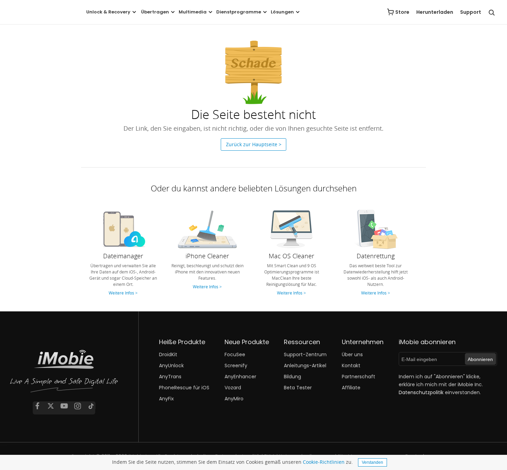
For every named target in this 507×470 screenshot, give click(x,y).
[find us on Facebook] (37, 405)
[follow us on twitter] (50, 405)
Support (470, 12)
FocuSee (235, 354)
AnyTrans (170, 376)
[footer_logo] (64, 373)
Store (402, 12)
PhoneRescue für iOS (184, 387)
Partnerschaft (358, 376)
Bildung (292, 376)
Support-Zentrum (305, 354)
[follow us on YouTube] (64, 405)
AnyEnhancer (240, 376)
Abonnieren (480, 359)
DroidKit (168, 354)
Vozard (233, 387)
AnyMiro (234, 398)
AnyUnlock (171, 365)
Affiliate (351, 387)
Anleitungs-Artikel (305, 365)
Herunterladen (434, 12)
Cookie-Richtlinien (324, 462)
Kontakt (351, 365)
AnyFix (166, 398)
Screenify (236, 365)
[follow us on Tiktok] (91, 405)
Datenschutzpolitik (421, 392)
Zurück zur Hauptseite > (253, 144)
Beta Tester (298, 387)
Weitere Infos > (123, 293)
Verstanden (372, 462)
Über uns (352, 354)
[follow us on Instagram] (77, 405)
